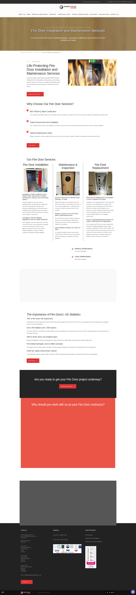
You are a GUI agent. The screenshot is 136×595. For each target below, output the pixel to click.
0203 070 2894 (64, 539)
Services (52, 14)
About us (22, 14)
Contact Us (114, 14)
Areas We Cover (64, 14)
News (29, 14)
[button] (133, 592)
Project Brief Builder (80, 14)
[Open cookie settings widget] (3, 592)
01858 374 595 (117, 1)
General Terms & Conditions (92, 538)
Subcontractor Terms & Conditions (93, 541)
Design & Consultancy (40, 14)
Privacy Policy (88, 535)
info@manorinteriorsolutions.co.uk (94, 1)
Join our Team (103, 14)
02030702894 (130, 1)
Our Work (93, 14)
